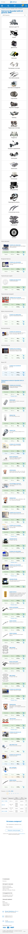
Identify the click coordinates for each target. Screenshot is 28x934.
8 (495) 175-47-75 (8, 915)
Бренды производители (8, 887)
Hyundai (12, 8)
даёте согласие (21, 833)
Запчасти (8, 8)
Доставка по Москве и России (9, 890)
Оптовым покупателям (7, 896)
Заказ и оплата (6, 888)
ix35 (16, 8)
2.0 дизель (20, 8)
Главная (3, 8)
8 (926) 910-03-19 (8, 917)
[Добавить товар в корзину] (23, 252)
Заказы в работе (6, 904)
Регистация (5, 902)
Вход (4, 901)
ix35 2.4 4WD (4, 811)
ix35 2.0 (3, 804)
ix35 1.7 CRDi (4, 801)
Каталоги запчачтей (7, 886)
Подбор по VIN (6, 905)
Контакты (5, 881)
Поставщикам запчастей (8, 895)
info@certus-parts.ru (9, 921)
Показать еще (14, 396)
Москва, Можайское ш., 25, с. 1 (11, 911)
